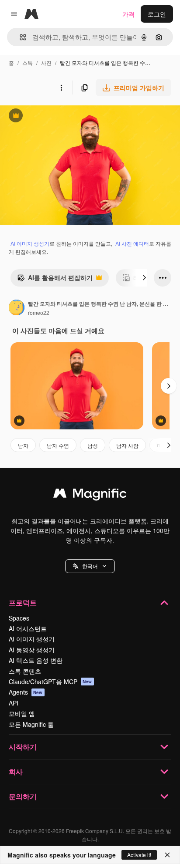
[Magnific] (90, 495)
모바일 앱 (22, 713)
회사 (16, 771)
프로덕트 (23, 602)
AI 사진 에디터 (132, 243)
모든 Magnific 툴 (31, 724)
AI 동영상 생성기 (32, 649)
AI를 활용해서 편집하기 (55, 279)
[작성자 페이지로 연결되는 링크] (16, 308)
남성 (92, 445)
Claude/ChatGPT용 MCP (50, 681)
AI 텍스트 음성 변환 (35, 660)
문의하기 (23, 796)
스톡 (27, 62)
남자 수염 (58, 445)
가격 (128, 14)
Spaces (19, 618)
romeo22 (38, 312)
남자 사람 (127, 445)
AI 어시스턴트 (28, 628)
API (13, 703)
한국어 (90, 566)
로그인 (157, 14)
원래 (50, 116)
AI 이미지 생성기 (29, 243)
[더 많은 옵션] (61, 87)
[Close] (167, 855)
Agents (26, 692)
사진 (46, 62)
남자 (23, 445)
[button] (90, 566)
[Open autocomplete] (19, 37)
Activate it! (139, 854)
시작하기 (23, 747)
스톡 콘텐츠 (25, 671)
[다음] (144, 278)
